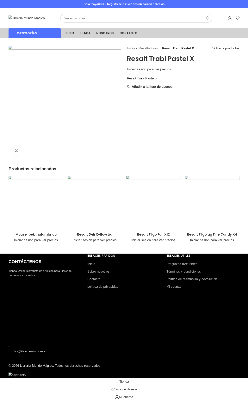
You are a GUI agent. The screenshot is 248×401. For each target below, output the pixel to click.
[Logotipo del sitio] (27, 18)
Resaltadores (148, 48)
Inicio (131, 48)
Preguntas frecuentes (181, 264)
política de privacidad (102, 286)
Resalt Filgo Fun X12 (153, 234)
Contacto (93, 279)
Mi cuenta (173, 286)
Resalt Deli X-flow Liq (94, 234)
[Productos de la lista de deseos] (237, 18)
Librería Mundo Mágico (36, 365)
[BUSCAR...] (207, 18)
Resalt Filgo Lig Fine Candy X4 (212, 234)
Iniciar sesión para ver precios (149, 69)
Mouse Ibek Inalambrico (36, 234)
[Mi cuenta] (230, 18)
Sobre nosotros (98, 271)
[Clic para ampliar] (16, 150)
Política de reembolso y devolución (191, 279)
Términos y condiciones (183, 271)
